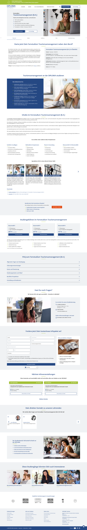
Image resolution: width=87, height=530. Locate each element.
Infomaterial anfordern (66, 6)
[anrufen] (56, 306)
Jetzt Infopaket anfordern (57, 207)
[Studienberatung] (56, 317)
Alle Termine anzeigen (65, 524)
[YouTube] (75, 528)
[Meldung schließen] (79, 2)
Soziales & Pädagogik (10, 517)
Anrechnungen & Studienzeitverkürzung (30, 514)
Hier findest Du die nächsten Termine (64, 317)
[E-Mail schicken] (8, 418)
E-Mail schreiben (60, 309)
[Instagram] (79, 528)
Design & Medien (9, 513)
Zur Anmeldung (75, 6)
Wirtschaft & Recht (9, 520)
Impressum (20, 528)
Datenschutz (25, 528)
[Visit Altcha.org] (36, 367)
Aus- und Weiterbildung (39, 6)
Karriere (45, 518)
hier (37, 361)
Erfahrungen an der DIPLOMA (29, 517)
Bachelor (23, 6)
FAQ (56, 38)
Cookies (29, 528)
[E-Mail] (56, 310)
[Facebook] (77, 528)
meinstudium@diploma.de (62, 311)
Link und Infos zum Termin (26, 393)
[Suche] (60, 6)
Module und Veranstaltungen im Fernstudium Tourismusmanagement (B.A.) (26, 192)
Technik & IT (8, 518)
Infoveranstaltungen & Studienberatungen (49, 513)
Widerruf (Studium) (46, 520)
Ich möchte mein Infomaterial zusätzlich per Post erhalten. (19, 356)
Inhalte (28, 38)
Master (29, 6)
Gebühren (42, 38)
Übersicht (14, 38)
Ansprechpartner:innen (47, 514)
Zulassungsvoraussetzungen (29, 513)
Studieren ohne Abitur (28, 520)
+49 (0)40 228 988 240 (61, 304)
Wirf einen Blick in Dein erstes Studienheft (18, 194)
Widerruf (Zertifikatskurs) (47, 521)
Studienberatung (71, 38)
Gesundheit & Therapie (10, 514)
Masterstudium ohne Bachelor (29, 518)
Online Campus (46, 517)
